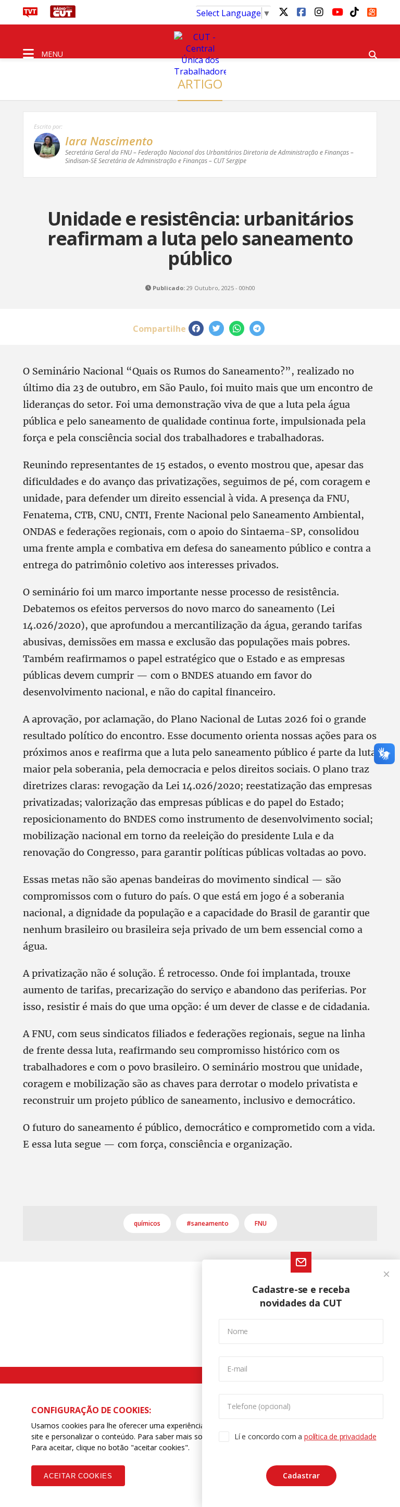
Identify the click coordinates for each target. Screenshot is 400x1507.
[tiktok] (354, 11)
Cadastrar (301, 1475)
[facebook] (301, 11)
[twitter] (283, 11)
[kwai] (372, 10)
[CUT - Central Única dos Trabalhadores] (200, 54)
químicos (147, 1223)
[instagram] (319, 11)
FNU (261, 1223)
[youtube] (336, 11)
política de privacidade (340, 1436)
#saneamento (207, 1223)
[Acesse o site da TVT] (30, 14)
